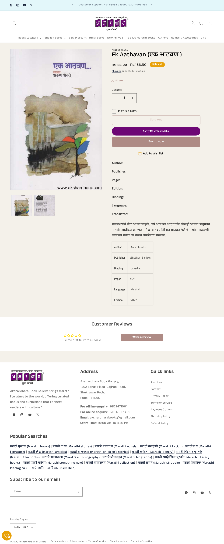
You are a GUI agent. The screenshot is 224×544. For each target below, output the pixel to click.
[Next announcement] (152, 5)
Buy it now (156, 141)
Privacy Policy (160, 396)
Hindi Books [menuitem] (96, 38)
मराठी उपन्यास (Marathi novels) (116, 446)
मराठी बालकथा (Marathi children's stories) (100, 452)
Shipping (116, 71)
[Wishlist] (201, 23)
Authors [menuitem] (163, 38)
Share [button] (119, 80)
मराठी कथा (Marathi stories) (72, 446)
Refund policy (58, 541)
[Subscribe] (78, 492)
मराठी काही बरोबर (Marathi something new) (53, 463)
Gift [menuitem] (203, 38)
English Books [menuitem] (53, 38)
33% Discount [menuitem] (77, 38)
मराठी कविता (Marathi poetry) (153, 452)
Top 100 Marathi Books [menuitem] (140, 38)
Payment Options (162, 410)
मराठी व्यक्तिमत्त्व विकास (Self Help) (53, 468)
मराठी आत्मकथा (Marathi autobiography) (71, 457)
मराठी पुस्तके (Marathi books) (30, 446)
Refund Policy (160, 423)
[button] (14, 23)
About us (156, 382)
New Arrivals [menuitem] (115, 38)
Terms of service (97, 541)
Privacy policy (77, 541)
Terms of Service (161, 403)
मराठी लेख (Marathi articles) (47, 452)
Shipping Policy (160, 417)
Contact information (142, 541)
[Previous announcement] (72, 5)
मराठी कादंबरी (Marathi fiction (160, 446)
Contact (156, 389)
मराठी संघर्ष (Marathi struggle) (159, 463)
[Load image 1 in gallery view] (21, 205)
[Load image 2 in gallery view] (44, 205)
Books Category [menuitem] (28, 38)
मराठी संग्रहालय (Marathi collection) (110, 463)
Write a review (141, 337)
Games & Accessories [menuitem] (184, 38)
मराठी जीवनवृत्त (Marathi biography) (127, 457)
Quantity (117, 90)
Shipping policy (118, 541)
